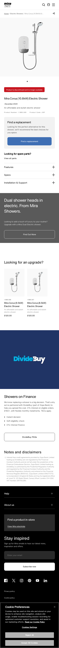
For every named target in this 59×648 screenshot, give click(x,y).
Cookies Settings (29, 627)
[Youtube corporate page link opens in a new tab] (37, 581)
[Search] (43, 4)
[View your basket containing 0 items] (48, 4)
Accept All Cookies (29, 643)
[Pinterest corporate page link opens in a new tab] (29, 581)
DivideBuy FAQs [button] (29, 437)
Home (6, 13)
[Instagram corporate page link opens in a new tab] (21, 581)
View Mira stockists (16, 526)
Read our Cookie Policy (35, 622)
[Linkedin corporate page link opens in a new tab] (45, 581)
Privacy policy (9, 591)
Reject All (29, 635)
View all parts (10, 158)
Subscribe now (29, 566)
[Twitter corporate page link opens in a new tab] (13, 581)
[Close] (55, 607)
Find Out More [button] (29, 234)
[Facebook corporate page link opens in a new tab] (5, 581)
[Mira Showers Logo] (7, 5)
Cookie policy (9, 598)
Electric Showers (16, 13)
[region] (29, 625)
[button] (27, 81)
